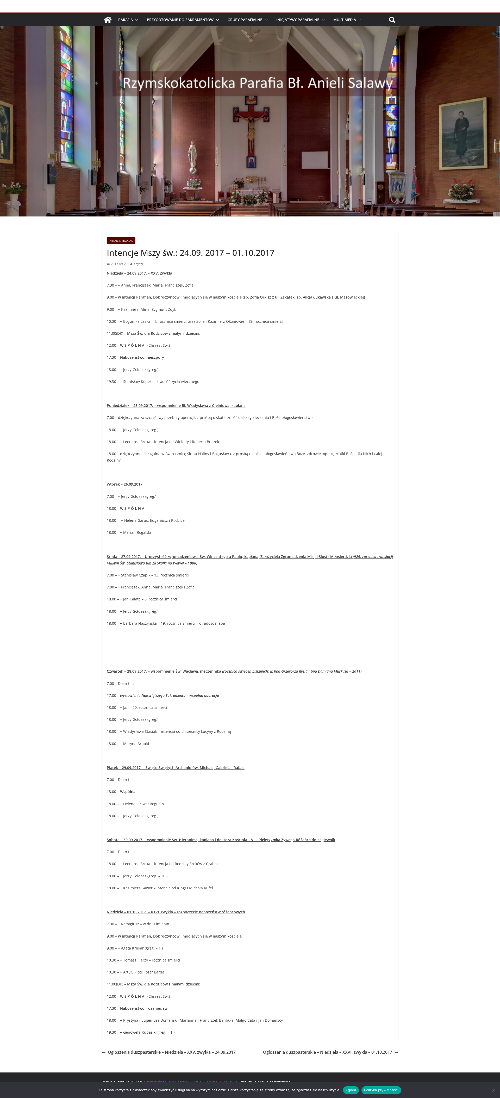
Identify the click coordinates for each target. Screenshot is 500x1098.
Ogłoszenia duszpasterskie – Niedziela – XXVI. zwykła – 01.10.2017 (327, 1052)
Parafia (125, 19)
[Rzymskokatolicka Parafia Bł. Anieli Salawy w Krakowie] (108, 20)
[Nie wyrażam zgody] (493, 1090)
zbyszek (139, 264)
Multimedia (344, 19)
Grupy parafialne (245, 19)
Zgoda (351, 1090)
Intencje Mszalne (121, 241)
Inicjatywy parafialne (297, 19)
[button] (136, 19)
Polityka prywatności (381, 1090)
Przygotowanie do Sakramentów (180, 19)
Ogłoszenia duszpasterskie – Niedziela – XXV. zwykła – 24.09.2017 (172, 1052)
